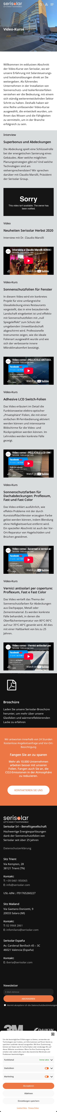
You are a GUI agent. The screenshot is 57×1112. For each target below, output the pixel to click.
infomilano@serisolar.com (22, 930)
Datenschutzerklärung (17, 848)
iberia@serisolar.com (19, 962)
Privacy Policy (33, 1108)
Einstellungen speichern (28, 1101)
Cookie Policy (22, 1108)
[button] (52, 1034)
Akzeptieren (28, 1086)
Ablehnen (28, 1093)
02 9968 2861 (14, 925)
